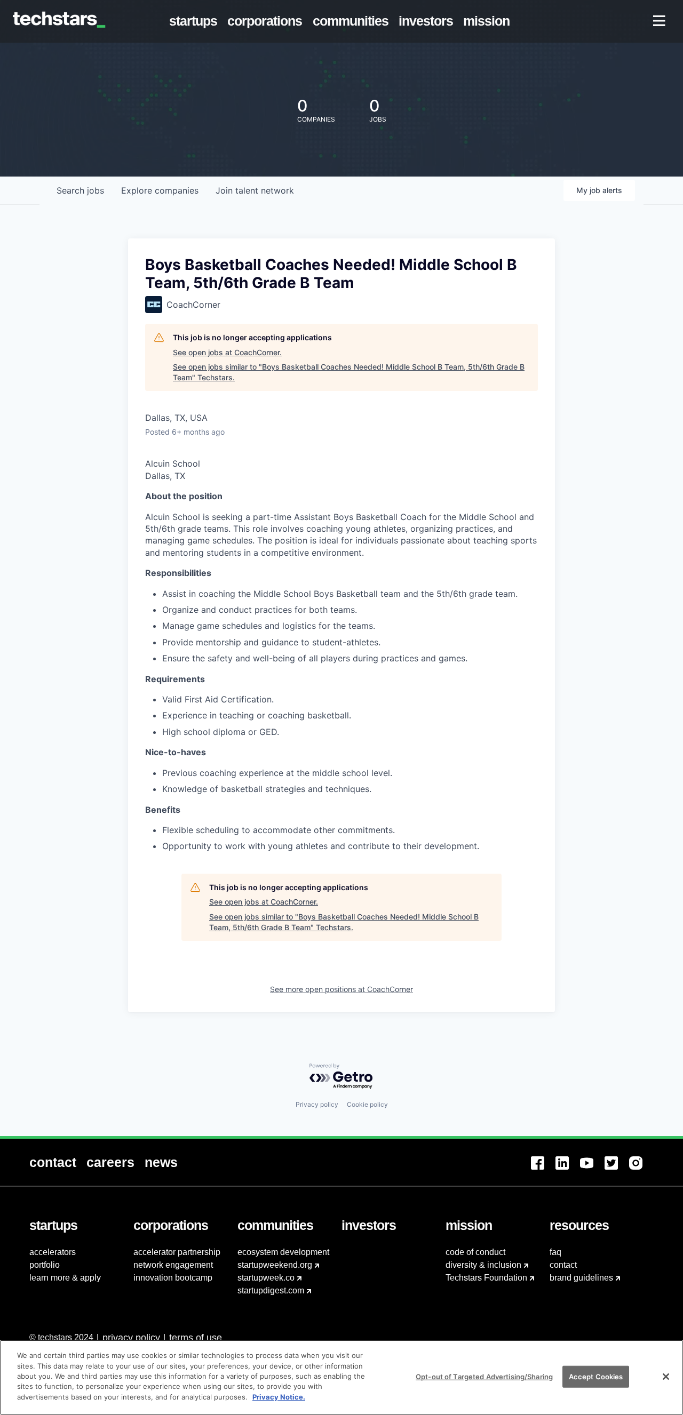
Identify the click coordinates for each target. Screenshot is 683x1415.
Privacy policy (317, 1104)
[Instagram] (641, 1169)
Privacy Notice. (278, 1397)
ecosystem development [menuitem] (283, 1252)
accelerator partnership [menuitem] (176, 1252)
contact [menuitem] (563, 1264)
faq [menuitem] (555, 1252)
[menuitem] (195, 21)
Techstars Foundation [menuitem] (486, 1277)
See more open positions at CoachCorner (341, 989)
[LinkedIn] (567, 1169)
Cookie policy (367, 1104)
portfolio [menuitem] (44, 1264)
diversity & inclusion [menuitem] (483, 1264)
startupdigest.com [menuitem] (270, 1290)
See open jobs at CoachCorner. (227, 352)
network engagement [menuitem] (173, 1264)
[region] (341, 1377)
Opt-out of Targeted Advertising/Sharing (484, 1376)
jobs (80, 190)
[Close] (666, 1376)
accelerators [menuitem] (52, 1252)
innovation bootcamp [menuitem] (172, 1277)
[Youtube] (592, 1169)
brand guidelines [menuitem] (581, 1277)
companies (159, 190)
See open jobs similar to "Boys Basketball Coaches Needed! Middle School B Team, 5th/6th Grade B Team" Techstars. (349, 372)
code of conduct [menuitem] (475, 1252)
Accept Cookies (596, 1376)
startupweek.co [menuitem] (266, 1277)
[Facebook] (543, 1169)
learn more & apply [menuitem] (65, 1277)
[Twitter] (617, 1169)
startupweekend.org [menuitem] (274, 1264)
